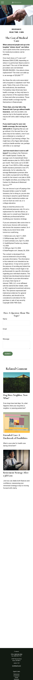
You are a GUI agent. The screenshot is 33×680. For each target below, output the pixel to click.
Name (5, 319)
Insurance (16, 679)
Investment (16, 676)
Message (6, 339)
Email (5, 329)
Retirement (16, 674)
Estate (16, 677)
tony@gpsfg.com (16, 665)
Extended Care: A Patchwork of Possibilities (15, 437)
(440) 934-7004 (18, 654)
